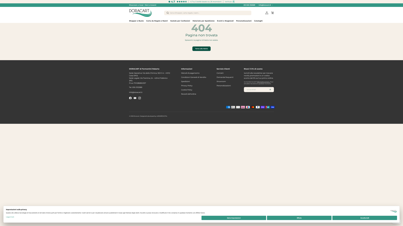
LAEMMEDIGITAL (161, 116)
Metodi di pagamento (190, 73)
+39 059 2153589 (249, 5)
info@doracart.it (265, 5)
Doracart (136, 116)
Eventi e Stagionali (225, 21)
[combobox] (207, 13)
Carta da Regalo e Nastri (157, 21)
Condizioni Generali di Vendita (193, 77)
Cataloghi (258, 21)
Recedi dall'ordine (188, 94)
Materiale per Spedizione (204, 21)
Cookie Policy (186, 90)
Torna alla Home (201, 49)
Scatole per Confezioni (180, 21)
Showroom (221, 81)
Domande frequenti (225, 77)
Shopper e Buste (136, 21)
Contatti (220, 73)
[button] (272, 13)
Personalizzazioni (244, 21)
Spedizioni (185, 81)
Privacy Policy (186, 86)
